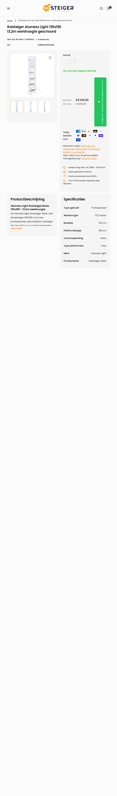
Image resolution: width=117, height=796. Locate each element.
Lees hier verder (89, 158)
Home (9, 20)
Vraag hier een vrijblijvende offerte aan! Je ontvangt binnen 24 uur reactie (81, 149)
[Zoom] (50, 57)
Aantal (66, 55)
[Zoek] (101, 8)
